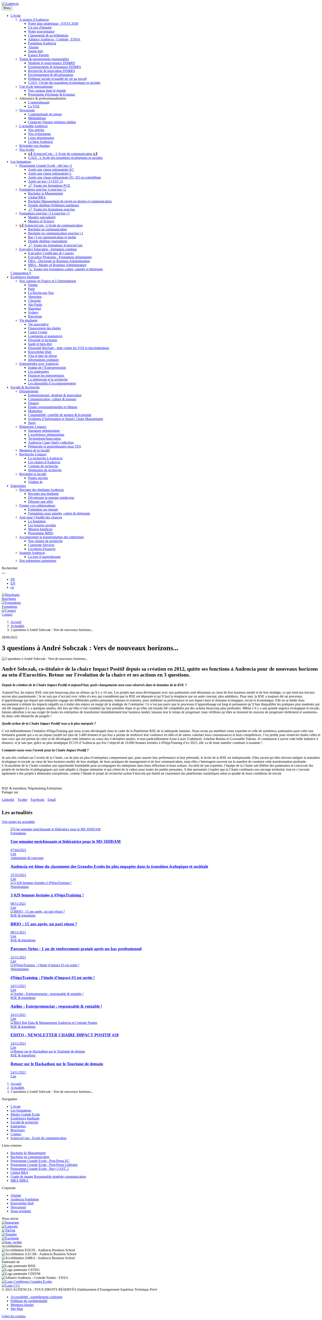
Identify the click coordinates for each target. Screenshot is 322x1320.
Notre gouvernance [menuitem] (41, 31)
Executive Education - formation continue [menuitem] (48, 249)
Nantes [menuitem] (33, 285)
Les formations (21, 1110)
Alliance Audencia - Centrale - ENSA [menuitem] (54, 39)
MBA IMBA (19, 1180)
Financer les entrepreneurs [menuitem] (46, 375)
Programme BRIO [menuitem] (40, 533)
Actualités (17, 626)
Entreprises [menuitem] (18, 486)
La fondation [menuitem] (37, 521)
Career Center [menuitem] (37, 332)
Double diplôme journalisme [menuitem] (47, 241)
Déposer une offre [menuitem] (40, 501)
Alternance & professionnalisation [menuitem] (42, 98)
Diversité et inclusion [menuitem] (42, 340)
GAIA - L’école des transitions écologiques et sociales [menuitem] (65, 158)
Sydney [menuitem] (33, 312)
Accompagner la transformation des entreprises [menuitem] (51, 537)
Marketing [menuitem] (35, 411)
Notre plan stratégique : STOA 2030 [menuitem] (53, 23)
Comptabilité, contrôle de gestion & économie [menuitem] (59, 415)
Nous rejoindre (21, 1211)
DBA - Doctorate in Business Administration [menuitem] (59, 261)
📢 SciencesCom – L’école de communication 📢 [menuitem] (62, 154)
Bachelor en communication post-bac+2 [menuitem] (55, 233)
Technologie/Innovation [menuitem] (44, 438)
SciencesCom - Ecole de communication (38, 1138)
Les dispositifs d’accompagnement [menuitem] (52, 383)
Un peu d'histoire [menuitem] (40, 27)
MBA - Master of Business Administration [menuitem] (57, 265)
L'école (16, 1106)
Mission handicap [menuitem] (40, 529)
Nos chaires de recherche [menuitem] (45, 541)
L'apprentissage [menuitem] (39, 102)
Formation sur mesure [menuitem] (43, 509)
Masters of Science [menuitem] (41, 221)
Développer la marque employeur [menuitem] (51, 497)
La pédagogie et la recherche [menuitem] (48, 379)
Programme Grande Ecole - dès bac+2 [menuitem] (45, 165)
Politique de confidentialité (29, 1301)
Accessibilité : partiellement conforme (36, 1297)
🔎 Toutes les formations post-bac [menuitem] (51, 209)
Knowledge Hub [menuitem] (39, 352)
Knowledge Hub (22, 1203)
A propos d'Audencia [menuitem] (34, 19)
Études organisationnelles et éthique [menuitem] (52, 407)
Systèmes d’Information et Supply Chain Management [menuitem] (65, 419)
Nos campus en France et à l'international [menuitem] (47, 281)
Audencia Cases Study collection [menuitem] (51, 442)
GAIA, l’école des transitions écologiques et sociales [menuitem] (64, 82)
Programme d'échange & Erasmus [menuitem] (51, 94)
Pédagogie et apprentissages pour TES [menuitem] (54, 446)
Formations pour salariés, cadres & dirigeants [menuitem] (59, 513)
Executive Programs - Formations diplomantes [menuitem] (60, 257)
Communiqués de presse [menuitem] (45, 114)
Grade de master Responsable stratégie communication (48, 1176)
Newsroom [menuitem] (27, 110)
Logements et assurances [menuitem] (45, 336)
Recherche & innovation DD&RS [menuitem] (51, 71)
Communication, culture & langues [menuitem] (52, 399)
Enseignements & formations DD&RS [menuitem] (54, 67)
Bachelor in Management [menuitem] (45, 193)
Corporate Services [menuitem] (41, 545)
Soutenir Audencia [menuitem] (32, 553)
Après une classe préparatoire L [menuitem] (50, 173)
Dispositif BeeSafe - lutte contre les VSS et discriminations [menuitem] (68, 348)
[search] (3, 573)
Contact (16, 1134)
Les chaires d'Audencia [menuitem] (44, 462)
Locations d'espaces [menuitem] (41, 549)
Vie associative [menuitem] (38, 324)
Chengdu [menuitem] (34, 300)
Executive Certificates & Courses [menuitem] (51, 253)
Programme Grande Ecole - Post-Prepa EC (40, 1161)
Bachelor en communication (30, 1157)
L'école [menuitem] (16, 16)
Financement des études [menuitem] (44, 328)
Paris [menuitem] (31, 289)
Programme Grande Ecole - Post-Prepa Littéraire (44, 1165)
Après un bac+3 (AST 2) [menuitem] (45, 181)
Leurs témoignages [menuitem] (41, 138)
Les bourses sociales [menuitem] (42, 525)
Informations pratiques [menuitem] (43, 360)
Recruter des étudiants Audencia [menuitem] (41, 490)
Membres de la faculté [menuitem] (34, 450)
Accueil (16, 622)
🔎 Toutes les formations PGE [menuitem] (49, 185)
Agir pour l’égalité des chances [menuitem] (40, 517)
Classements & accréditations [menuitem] (48, 35)
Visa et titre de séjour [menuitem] (42, 356)
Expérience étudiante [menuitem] (25, 277)
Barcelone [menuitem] (35, 316)
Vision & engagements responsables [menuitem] (44, 59)
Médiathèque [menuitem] (37, 118)
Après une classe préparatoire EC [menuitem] (51, 169)
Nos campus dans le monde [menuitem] (47, 90)
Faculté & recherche (24, 1122)
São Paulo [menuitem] (35, 304)
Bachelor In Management (28, 1153)
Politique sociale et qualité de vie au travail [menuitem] (57, 79)
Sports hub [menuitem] (35, 51)
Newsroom (18, 1207)
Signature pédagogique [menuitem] (44, 430)
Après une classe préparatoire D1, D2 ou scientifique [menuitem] (64, 177)
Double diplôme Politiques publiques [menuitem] (53, 205)
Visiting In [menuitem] (35, 482)
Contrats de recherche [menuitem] (43, 466)
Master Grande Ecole (25, 1114)
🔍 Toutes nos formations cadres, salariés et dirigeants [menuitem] (65, 269)
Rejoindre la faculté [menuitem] (32, 474)
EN (13, 583)
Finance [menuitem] (33, 403)
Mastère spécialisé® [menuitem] (42, 217)
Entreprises (18, 1126)
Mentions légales (22, 1305)
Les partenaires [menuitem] (38, 371)
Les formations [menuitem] (21, 161)
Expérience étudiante (25, 1118)
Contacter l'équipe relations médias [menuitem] (52, 122)
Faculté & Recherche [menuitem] (25, 387)
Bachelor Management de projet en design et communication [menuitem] (70, 201)
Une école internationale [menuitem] (36, 86)
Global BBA (19, 1172)
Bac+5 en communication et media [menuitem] (52, 237)
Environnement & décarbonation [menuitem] (50, 75)
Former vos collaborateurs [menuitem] (37, 505)
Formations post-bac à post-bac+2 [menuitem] (42, 189)
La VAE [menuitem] (34, 106)
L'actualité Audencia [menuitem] (33, 126)
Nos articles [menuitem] (36, 130)
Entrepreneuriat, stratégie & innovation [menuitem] (54, 395)
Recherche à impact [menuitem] (32, 454)
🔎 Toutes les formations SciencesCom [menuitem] (55, 245)
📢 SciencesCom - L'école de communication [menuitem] (51, 225)
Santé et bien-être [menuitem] (40, 344)
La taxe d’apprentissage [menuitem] (44, 557)
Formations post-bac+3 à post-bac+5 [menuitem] (44, 213)
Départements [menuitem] (28, 391)
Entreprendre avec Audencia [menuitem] (38, 364)
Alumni (16, 1195)
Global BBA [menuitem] (37, 197)
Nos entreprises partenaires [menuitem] (37, 560)
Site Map (17, 1309)
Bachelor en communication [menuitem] (47, 229)
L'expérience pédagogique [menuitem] (46, 434)
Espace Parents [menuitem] (38, 55)
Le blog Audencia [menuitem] (40, 142)
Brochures (18, 1130)
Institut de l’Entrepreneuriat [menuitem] (47, 367)
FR (13, 579)
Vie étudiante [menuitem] (28, 320)
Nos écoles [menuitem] (26, 149)
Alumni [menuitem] (33, 47)
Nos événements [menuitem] (39, 134)
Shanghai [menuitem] (34, 308)
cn (12, 587)
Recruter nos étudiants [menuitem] (43, 494)
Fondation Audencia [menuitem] (42, 43)
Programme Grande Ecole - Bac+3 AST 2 (40, 1169)
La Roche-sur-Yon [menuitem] (41, 293)
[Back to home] (10, 3)
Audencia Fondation (25, 1199)
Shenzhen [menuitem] (35, 297)
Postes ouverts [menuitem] (38, 478)
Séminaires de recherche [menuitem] (45, 470)
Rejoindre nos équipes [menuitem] (34, 146)
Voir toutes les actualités (18, 822)
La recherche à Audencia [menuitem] (45, 458)
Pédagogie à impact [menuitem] (32, 427)
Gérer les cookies (14, 1316)
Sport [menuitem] (31, 423)
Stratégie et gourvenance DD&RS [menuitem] (51, 63)
